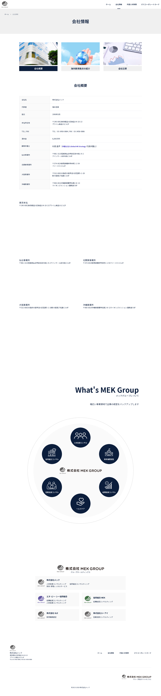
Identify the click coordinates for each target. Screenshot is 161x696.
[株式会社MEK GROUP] (80, 470)
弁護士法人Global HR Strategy (74, 146)
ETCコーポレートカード (150, 4)
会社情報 (119, 4)
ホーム (108, 4)
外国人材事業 (132, 4)
